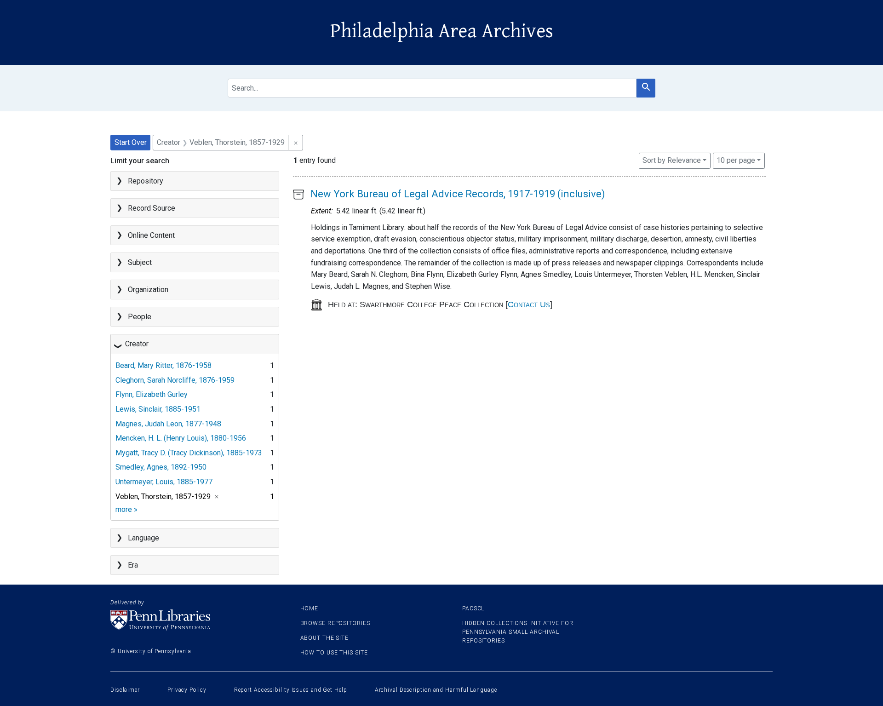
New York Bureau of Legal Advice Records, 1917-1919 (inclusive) (457, 194)
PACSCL (473, 608)
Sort (671, 160)
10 (736, 160)
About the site (324, 638)
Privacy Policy (186, 690)
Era (133, 565)
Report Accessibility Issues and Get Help (290, 690)
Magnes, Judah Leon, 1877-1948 (168, 423)
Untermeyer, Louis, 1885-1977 (163, 481)
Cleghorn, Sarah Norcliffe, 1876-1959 (175, 380)
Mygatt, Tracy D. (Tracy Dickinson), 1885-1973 (188, 452)
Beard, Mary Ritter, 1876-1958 (163, 365)
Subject (140, 262)
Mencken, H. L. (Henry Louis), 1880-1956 (180, 438)
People (139, 316)
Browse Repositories (335, 623)
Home (309, 608)
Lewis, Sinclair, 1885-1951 (158, 409)
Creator (137, 343)
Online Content (151, 235)
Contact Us (529, 304)
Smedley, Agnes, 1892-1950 (160, 467)
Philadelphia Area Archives (441, 31)
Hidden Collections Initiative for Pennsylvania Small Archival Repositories (517, 632)
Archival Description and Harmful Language (436, 690)
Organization (148, 289)
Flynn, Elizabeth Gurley (151, 394)
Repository (145, 181)
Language (143, 538)
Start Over (131, 142)
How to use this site (334, 652)
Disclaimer (125, 690)
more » (126, 509)
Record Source (151, 208)
